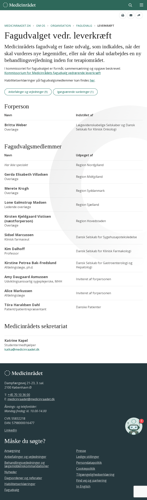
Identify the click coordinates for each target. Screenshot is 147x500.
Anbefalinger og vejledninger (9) (28, 92)
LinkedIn (10, 430)
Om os (40, 25)
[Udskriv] (123, 15)
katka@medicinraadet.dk (21, 349)
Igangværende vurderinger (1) (75, 92)
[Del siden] (139, 15)
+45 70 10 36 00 (19, 395)
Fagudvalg (84, 25)
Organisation (61, 25)
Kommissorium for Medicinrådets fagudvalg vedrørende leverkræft (52, 73)
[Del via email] (131, 15)
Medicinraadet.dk (17, 25)
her (92, 80)
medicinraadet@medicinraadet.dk (31, 399)
